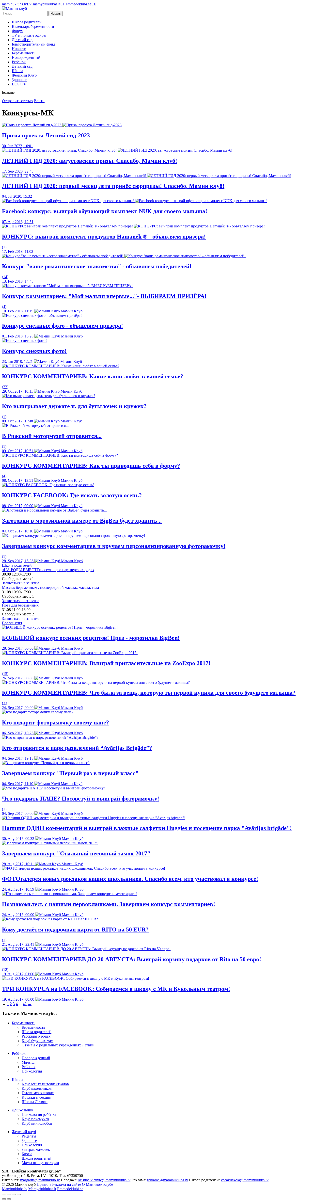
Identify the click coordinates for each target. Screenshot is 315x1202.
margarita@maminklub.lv (40, 1180)
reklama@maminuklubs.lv (167, 1180)
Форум (17, 31)
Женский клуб (24, 1132)
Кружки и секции (36, 1097)
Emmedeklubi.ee (70, 1189)
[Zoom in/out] (19, 1194)
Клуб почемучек (35, 1119)
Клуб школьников (37, 1088)
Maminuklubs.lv (14, 1189)
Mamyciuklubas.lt (42, 1189)
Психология (32, 1071)
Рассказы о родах (36, 1036)
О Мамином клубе (97, 1184)
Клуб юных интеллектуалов (45, 1084)
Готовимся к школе (38, 1093)
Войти (39, 101)
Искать (55, 13)
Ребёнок (19, 62)
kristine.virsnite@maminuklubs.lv (104, 1180)
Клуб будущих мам (37, 1041)
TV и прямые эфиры (29, 35)
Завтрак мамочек (36, 1149)
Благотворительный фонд (33, 44)
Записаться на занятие (20, 583)
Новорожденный (26, 57)
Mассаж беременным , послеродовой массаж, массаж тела (50, 587)
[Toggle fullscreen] (14, 1194)
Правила (44, 1184)
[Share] (9, 1194)
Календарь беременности (33, 26)
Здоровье (19, 80)
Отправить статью (17, 101)
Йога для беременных (20, 605)
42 (25, 1004)
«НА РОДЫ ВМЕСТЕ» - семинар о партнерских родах (48, 570)
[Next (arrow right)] (9, 1199)
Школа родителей (27, 22)
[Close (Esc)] (4, 1194)
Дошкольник (22, 1110)
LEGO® (19, 84)
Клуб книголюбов (37, 1123)
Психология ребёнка (39, 1114)
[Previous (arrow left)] (4, 1199)
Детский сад (22, 40)
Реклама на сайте (66, 1184)
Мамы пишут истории (40, 1163)
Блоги (27, 1154)
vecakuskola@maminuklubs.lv (244, 1180)
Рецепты (29, 1136)
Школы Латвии (34, 1102)
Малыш (28, 1062)
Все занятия (12, 623)
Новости (19, 49)
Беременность (23, 53)
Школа (17, 71)
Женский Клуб (24, 75)
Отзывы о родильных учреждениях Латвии (58, 1045)
